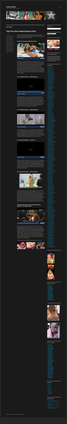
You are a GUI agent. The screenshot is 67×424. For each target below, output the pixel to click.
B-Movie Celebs (50, 292)
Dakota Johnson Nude (51, 125)
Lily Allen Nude (50, 180)
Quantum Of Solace (9, 48)
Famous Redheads (50, 139)
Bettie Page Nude (50, 88)
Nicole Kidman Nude (51, 200)
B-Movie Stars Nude (51, 84)
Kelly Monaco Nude (50, 169)
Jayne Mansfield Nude (51, 154)
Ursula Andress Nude (51, 242)
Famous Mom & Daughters (52, 137)
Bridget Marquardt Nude (51, 96)
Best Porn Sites (50, 345)
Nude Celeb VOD (50, 288)
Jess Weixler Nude (50, 161)
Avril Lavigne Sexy (50, 83)
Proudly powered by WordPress (20, 414)
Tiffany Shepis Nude (51, 235)
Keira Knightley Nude (51, 167)
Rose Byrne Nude (50, 218)
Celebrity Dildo (50, 107)
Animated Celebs (50, 289)
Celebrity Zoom (50, 286)
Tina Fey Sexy (50, 236)
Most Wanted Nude (50, 366)
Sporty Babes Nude (50, 374)
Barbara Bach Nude (50, 86)
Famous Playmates (50, 138)
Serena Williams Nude (51, 223)
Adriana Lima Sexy (50, 68)
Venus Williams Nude (51, 245)
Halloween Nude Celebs (51, 149)
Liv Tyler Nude (50, 183)
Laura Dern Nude (50, 177)
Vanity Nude (49, 244)
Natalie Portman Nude (51, 198)
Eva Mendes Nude (50, 135)
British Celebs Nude (51, 97)
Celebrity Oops (50, 111)
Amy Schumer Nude (51, 74)
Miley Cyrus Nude (50, 194)
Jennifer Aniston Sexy (51, 156)
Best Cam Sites (50, 344)
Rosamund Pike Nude (51, 217)
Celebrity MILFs (50, 109)
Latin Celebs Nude (50, 176)
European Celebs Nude (51, 132)
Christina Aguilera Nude (51, 118)
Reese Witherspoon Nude (51, 215)
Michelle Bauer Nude (51, 191)
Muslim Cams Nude (51, 368)
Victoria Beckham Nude (51, 246)
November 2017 (50, 393)
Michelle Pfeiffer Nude (51, 193)
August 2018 (49, 385)
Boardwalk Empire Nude (51, 92)
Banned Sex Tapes (50, 287)
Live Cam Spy (50, 364)
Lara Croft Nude (50, 175)
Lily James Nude (50, 181)
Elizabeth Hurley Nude (51, 130)
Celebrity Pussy (50, 112)
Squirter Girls (50, 375)
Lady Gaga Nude (50, 174)
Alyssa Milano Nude (51, 72)
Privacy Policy (13, 414)
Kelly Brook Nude (50, 168)
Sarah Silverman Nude (51, 220)
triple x (10, 51)
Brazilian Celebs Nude (51, 95)
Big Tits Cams (50, 350)
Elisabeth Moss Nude (51, 129)
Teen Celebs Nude (50, 232)
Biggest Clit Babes (50, 349)
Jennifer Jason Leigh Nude (51, 159)
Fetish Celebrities (50, 140)
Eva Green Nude (50, 134)
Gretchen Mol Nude (51, 147)
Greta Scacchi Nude (51, 146)
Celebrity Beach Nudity (51, 103)
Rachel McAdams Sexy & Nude (52, 210)
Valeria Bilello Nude (51, 243)
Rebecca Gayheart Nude (51, 214)
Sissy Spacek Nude (50, 224)
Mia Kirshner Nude (50, 190)
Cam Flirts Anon (50, 353)
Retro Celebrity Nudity (51, 216)
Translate (53, 34)
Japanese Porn (50, 363)
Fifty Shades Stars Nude (51, 141)
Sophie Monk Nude (50, 225)
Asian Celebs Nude (50, 290)
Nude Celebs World (50, 369)
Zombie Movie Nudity (51, 247)
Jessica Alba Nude (50, 162)
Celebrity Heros (50, 293)
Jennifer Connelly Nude (51, 157)
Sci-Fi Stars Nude (50, 221)
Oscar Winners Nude (51, 204)
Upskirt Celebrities (50, 241)
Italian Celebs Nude (50, 151)
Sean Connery (10, 49)
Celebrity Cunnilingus (51, 106)
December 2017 (50, 392)
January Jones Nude (51, 153)
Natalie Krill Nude (50, 197)
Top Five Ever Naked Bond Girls (21, 31)
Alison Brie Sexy (50, 70)
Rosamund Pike (36, 227)
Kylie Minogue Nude (51, 173)
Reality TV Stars (50, 213)
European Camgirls (50, 359)
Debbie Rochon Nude (51, 126)
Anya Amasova (8, 42)
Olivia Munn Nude (50, 203)
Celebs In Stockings (51, 115)
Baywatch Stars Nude (51, 348)
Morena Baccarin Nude (51, 196)
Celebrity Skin (50, 285)
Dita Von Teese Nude (51, 127)
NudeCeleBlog (11, 7)
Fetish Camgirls (50, 361)
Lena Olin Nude (50, 178)
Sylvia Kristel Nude (50, 231)
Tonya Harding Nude (51, 237)
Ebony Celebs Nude (50, 128)
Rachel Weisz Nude (50, 212)
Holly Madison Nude (51, 150)
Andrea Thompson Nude (51, 75)
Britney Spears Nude (51, 98)
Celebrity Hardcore (50, 108)
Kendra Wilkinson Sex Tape (52, 170)
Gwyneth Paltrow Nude (51, 148)
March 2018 (49, 389)
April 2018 (49, 388)
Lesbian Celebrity (50, 179)
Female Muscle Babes (51, 360)
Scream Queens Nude (51, 222)
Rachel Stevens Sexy (51, 211)
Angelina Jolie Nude (51, 76)
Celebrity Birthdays (50, 104)
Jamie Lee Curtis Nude (51, 152)
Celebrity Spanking (50, 114)
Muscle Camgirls (50, 367)
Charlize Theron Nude (51, 116)
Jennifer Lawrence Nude (51, 160)
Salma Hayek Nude (50, 219)
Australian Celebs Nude (51, 82)
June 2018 (49, 387)
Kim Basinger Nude (50, 171)
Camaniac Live (50, 354)
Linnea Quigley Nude (51, 182)
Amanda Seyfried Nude (51, 73)
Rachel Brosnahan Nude (51, 209)
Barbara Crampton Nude (51, 87)
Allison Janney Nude (51, 71)
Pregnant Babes (50, 370)
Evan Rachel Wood (50, 136)
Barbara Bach (41, 61)
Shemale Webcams (50, 372)
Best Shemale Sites (50, 346)
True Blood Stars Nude (51, 238)
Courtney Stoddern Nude (51, 124)
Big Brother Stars (50, 90)
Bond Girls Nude (39, 240)
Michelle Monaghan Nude (51, 192)
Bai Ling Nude (50, 85)
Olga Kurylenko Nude (51, 202)
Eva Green (36, 160)
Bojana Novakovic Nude (51, 93)
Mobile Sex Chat (50, 365)
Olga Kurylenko (28, 129)
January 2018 (50, 391)
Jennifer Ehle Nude (50, 158)
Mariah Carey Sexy (50, 189)
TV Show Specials (50, 239)
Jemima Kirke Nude (50, 155)
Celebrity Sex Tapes (51, 113)
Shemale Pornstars (50, 371)
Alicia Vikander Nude (51, 69)
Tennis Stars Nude (50, 233)
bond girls (12, 42)
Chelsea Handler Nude (51, 117)
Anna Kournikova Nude (51, 77)
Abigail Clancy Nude (51, 67)
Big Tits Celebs (50, 91)
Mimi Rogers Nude (50, 195)
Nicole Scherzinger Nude (51, 201)
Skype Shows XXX (50, 373)
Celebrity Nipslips (50, 110)
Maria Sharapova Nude (51, 188)
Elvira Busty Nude (50, 131)
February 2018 (50, 390)
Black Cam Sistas (50, 351)
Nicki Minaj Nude (50, 199)
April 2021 (49, 384)
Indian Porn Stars (50, 362)
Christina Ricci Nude (51, 119)
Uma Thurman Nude (51, 240)
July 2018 (49, 386)
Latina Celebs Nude (50, 295)
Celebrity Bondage (50, 105)
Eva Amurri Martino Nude (51, 133)
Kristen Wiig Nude (50, 172)
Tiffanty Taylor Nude (51, 234)
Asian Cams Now (50, 347)
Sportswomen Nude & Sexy (52, 226)
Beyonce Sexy (50, 89)
